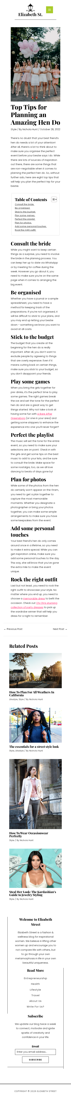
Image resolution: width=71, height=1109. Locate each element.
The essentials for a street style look (34, 746)
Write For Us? (35, 1006)
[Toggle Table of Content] (52, 199)
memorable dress (34, 598)
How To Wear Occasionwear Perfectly (28, 834)
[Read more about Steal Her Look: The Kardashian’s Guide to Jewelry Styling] (35, 868)
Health (35, 984)
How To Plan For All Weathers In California (31, 693)
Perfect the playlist (25, 219)
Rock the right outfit (25, 230)
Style (14, 129)
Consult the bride (24, 204)
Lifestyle (13, 699)
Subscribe (35, 1059)
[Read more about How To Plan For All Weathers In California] (35, 670)
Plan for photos (23, 222)
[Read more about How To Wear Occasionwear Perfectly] (35, 794)
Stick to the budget (25, 211)
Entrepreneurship (35, 978)
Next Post (60, 629)
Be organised (22, 208)
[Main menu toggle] (49, 9)
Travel (36, 995)
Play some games (25, 215)
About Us (35, 1001)
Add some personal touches (31, 226)
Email (35, 1046)
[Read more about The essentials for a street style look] (35, 725)
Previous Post (13, 629)
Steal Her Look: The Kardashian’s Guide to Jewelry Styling (32, 893)
